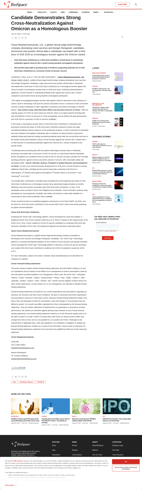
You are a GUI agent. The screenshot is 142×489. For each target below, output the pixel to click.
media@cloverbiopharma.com (22, 348)
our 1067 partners (17, 461)
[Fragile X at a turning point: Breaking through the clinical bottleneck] (118, 122)
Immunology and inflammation (98, 104)
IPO (93, 168)
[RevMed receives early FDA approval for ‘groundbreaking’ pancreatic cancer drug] (25, 406)
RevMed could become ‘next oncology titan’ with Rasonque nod (101, 90)
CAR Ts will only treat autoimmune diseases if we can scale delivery (102, 145)
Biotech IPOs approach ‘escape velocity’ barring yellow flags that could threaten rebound (102, 172)
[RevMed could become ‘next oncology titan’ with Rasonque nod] (118, 90)
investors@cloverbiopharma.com (23, 359)
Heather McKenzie (64, 425)
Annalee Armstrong (33, 423)
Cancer (94, 86)
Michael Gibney (96, 162)
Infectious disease (26, 382)
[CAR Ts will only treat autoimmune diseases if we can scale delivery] (118, 145)
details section (71, 480)
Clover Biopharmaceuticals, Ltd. (71, 77)
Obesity (95, 155)
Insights (95, 118)
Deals (74, 416)
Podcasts (42, 12)
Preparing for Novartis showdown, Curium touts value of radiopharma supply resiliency (102, 185)
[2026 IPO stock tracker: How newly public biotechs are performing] (117, 406)
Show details (9, 485)
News (29, 12)
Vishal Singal (95, 149)
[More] (33, 12)
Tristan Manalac (96, 94)
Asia (14, 382)
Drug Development (99, 73)
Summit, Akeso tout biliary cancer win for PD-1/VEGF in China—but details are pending (56, 420)
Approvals (15, 416)
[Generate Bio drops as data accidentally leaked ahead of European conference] (118, 76)
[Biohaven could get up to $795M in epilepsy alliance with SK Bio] (86, 406)
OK (126, 461)
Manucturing (97, 181)
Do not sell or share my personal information (126, 468)
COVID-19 (40, 382)
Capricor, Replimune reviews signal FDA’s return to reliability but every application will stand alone (101, 199)
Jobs (63, 12)
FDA (93, 194)
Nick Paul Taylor (96, 189)
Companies (73, 12)
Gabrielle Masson (97, 81)
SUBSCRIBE (122, 4)
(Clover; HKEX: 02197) (20, 80)
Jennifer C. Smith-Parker (98, 126)
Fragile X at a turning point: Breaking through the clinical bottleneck (101, 122)
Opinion (95, 141)
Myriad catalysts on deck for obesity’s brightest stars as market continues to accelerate (101, 158)
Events (53, 12)
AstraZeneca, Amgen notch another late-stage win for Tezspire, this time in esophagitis (102, 109)
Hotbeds (86, 12)
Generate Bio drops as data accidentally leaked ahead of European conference (101, 77)
